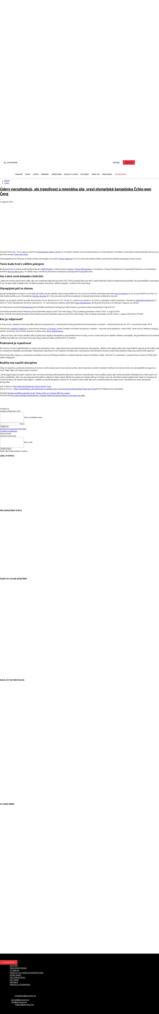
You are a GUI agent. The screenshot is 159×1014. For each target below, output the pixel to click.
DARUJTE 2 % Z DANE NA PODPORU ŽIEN (26, 973)
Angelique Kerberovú (145, 300)
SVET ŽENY (14, 980)
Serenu (71, 269)
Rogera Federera (19, 328)
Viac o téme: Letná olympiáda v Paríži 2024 (21, 276)
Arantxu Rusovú (39, 296)
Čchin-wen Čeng (21, 254)
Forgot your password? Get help (13, 429)
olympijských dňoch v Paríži (49, 252)
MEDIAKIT (14, 982)
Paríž (49, 386)
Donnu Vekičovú (65, 258)
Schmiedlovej (27, 307)
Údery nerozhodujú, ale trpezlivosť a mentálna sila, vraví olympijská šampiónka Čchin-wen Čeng (55, 389)
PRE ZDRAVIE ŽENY (17, 977)
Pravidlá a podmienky (8, 431)
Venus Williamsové (83, 269)
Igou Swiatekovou (83, 303)
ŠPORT (7, 181)
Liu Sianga (51, 328)
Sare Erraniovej (121, 293)
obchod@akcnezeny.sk (20, 1000)
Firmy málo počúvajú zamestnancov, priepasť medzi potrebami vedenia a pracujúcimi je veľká (47, 395)
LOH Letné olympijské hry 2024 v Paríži (29, 386)
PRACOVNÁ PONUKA (18, 968)
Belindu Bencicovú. (16, 271)
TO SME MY (14, 970)
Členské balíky (9, 962)
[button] (9, 162)
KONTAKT (14, 965)
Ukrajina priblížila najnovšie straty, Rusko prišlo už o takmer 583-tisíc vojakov (38, 393)
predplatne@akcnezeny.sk (25, 996)
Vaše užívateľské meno (33, 417)
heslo (22, 424)
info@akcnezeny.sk (19, 1002)
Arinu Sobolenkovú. (55, 331)
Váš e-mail (28, 442)
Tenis (6, 183)
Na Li (156, 328)
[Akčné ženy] (69, 162)
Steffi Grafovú (47, 269)
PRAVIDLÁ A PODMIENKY (20, 984)
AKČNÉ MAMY (15, 975)
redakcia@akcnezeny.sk (24, 1004)
